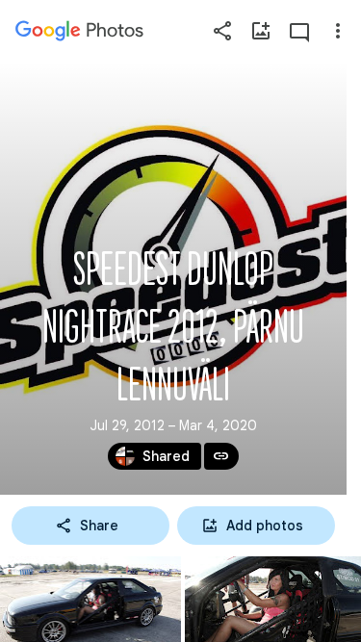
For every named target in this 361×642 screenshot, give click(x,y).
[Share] (222, 31)
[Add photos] (261, 31)
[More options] (338, 31)
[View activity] (299, 31)
